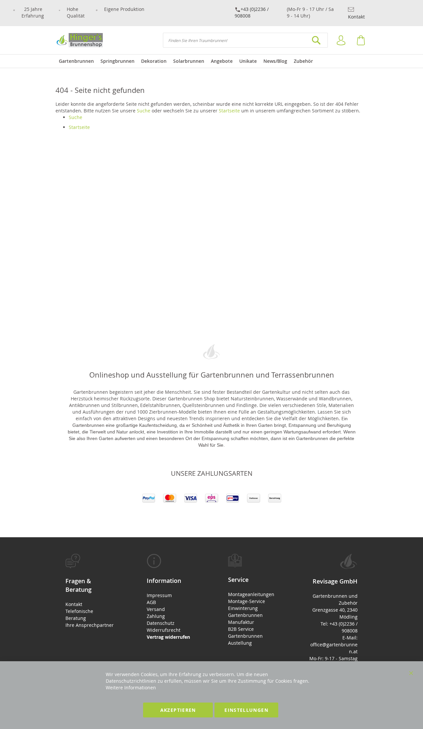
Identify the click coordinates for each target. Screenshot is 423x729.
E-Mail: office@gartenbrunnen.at (334, 644)
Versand (156, 609)
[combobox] (245, 40)
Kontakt (356, 17)
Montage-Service (246, 601)
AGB (151, 602)
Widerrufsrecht (163, 630)
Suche (143, 110)
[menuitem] (76, 61)
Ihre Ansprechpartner (89, 625)
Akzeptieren (178, 710)
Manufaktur (241, 622)
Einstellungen (246, 710)
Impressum (159, 595)
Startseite (229, 110)
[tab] (89, 591)
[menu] (211, 61)
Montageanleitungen (251, 594)
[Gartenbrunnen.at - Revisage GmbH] (79, 40)
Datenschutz (160, 623)
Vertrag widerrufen (168, 637)
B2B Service (241, 629)
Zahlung (156, 616)
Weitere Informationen (131, 687)
